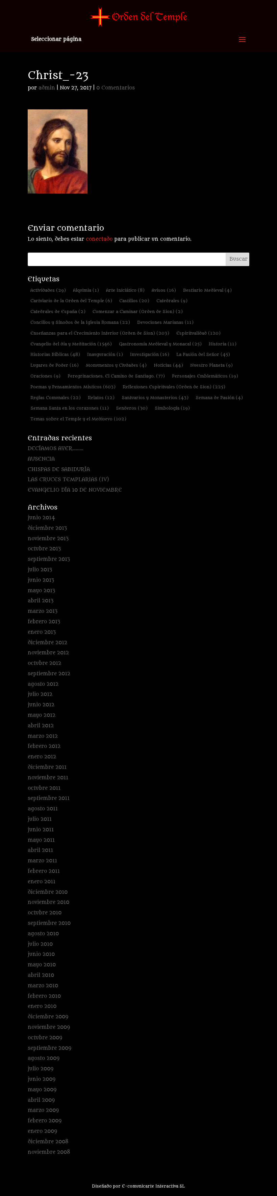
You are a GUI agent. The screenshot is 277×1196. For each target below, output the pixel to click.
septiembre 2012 (49, 674)
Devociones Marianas (165, 322)
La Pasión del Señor (203, 354)
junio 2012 (41, 705)
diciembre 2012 (47, 643)
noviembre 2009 (49, 1027)
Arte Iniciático (125, 290)
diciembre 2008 (48, 1142)
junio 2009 (41, 1079)
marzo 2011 (42, 861)
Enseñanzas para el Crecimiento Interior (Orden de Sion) (99, 333)
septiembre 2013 (49, 559)
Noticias (168, 365)
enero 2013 (42, 632)
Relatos (101, 397)
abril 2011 (40, 850)
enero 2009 (42, 1131)
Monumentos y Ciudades (116, 365)
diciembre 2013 (47, 528)
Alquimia (86, 290)
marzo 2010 (43, 986)
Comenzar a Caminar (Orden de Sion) (138, 311)
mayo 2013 (41, 591)
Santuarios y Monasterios (155, 397)
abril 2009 (41, 1100)
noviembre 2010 (48, 902)
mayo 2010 (42, 965)
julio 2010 (40, 944)
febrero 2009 (44, 1121)
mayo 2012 (41, 715)
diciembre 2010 (48, 892)
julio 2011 (40, 819)
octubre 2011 (44, 788)
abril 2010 (41, 975)
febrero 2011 (44, 871)
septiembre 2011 (49, 798)
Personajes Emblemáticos (205, 376)
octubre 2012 (44, 663)
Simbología (172, 408)
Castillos (134, 300)
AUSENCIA (41, 459)
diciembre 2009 (48, 1017)
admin (47, 88)
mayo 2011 (41, 840)
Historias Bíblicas (55, 354)
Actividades (48, 290)
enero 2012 (42, 757)
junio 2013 (41, 580)
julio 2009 (40, 1069)
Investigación (149, 354)
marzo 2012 (43, 736)
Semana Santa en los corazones (69, 408)
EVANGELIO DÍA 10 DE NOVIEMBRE (75, 490)
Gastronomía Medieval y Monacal (160, 343)
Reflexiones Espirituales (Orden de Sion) (174, 386)
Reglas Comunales (55, 397)
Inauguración (105, 354)
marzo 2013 (42, 611)
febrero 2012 (44, 746)
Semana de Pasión (219, 397)
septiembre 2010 (49, 923)
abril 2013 (40, 601)
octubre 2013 (44, 549)
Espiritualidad (198, 333)
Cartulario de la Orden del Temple (71, 300)
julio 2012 (40, 694)
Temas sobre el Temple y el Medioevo (78, 418)
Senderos (132, 408)
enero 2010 (42, 1006)
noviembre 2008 (49, 1152)
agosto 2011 (43, 809)
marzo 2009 (43, 1110)
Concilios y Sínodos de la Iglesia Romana (80, 322)
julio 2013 (40, 570)
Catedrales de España (57, 311)
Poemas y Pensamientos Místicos (73, 386)
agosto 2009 (43, 1058)
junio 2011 (41, 830)
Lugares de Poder (54, 365)
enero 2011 (41, 882)
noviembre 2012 (48, 653)
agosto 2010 (43, 934)
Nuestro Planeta (211, 365)
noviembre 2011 (48, 778)
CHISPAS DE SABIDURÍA (59, 469)
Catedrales (171, 300)
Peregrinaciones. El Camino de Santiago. (116, 376)
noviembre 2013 (48, 539)
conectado (99, 239)
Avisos (164, 290)
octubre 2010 (44, 913)
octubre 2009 (45, 1038)
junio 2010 (41, 954)
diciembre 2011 (47, 767)
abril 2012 (41, 726)
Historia (222, 343)
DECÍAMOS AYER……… (55, 448)
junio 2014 (41, 518)
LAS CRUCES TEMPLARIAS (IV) (68, 480)
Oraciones (45, 376)
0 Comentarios (115, 88)
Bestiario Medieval (207, 290)
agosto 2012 (43, 684)
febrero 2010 (44, 996)
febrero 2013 (44, 622)
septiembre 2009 (49, 1048)
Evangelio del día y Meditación (71, 343)
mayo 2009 (42, 1090)
